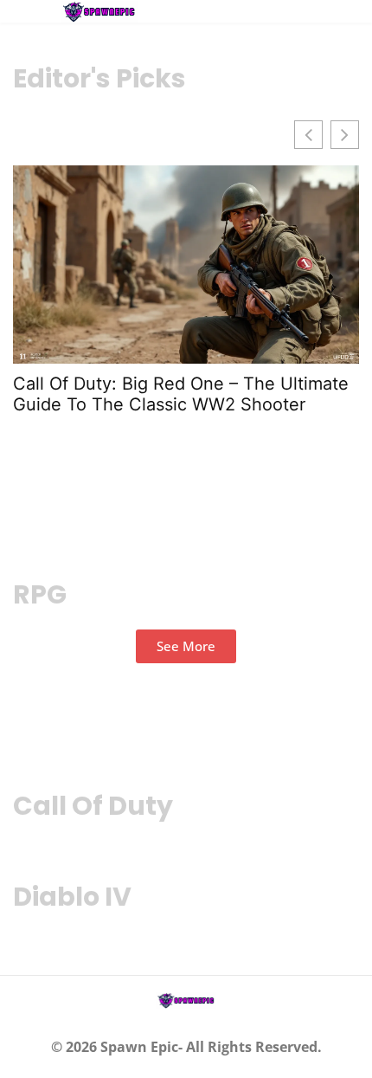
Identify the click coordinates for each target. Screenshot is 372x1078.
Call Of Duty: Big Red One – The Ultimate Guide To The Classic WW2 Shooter (181, 394)
